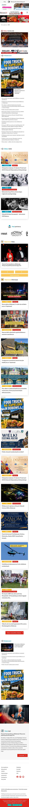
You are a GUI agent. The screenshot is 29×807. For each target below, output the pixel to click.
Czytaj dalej (21, 755)
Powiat (6, 187)
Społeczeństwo (7, 329)
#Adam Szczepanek (17, 211)
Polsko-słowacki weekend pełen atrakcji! (13, 452)
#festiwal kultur (16, 449)
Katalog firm (4, 777)
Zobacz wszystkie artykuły (14, 633)
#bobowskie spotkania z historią (9, 591)
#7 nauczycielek (16, 329)
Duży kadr (3, 779)
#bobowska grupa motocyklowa (9, 189)
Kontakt (18, 769)
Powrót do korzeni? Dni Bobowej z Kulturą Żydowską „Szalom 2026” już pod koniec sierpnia (13, 536)
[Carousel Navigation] (14, 272)
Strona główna (4, 24)
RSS (17, 773)
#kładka (15, 358)
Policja (6, 301)
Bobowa (6, 211)
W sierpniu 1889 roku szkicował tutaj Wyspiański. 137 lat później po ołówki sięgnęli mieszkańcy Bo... (14, 596)
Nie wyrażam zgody (17, 805)
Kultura (6, 531)
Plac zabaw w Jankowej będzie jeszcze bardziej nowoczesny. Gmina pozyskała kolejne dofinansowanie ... (14, 390)
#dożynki (15, 165)
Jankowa (7, 386)
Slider (7, 503)
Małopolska (6, 165)
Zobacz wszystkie (14, 275)
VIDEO (3, 771)
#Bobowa (15, 301)
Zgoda (9, 805)
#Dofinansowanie (17, 386)
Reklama (19, 771)
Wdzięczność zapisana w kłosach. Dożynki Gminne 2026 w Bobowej (12, 34)
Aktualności (4, 769)
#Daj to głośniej (16, 503)
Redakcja (19, 767)
